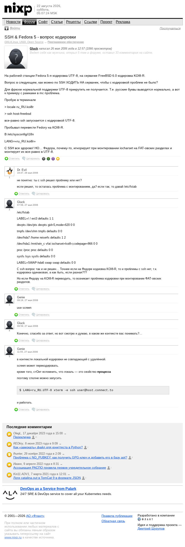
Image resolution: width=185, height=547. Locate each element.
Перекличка (22, 437)
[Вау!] (58, 158)
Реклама (123, 22)
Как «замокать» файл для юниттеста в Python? (48, 447)
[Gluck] (16, 67)
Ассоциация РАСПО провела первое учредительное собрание (59, 467)
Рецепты (73, 22)
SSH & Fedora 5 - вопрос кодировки (40, 37)
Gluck (34, 48)
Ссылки (90, 22)
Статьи (57, 22)
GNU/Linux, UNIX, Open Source (24, 42)
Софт (43, 22)
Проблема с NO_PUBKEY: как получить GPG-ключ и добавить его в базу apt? (70, 457)
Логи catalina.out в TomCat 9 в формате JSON (47, 478)
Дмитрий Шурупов (151, 528)
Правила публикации (117, 516)
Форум (29, 22)
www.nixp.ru (13, 537)
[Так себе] (48, 158)
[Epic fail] (43, 158)
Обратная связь (113, 521)
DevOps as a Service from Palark (48, 489)
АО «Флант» (35, 516)
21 (36, 437)
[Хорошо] (53, 158)
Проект (106, 22)
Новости (13, 22)
